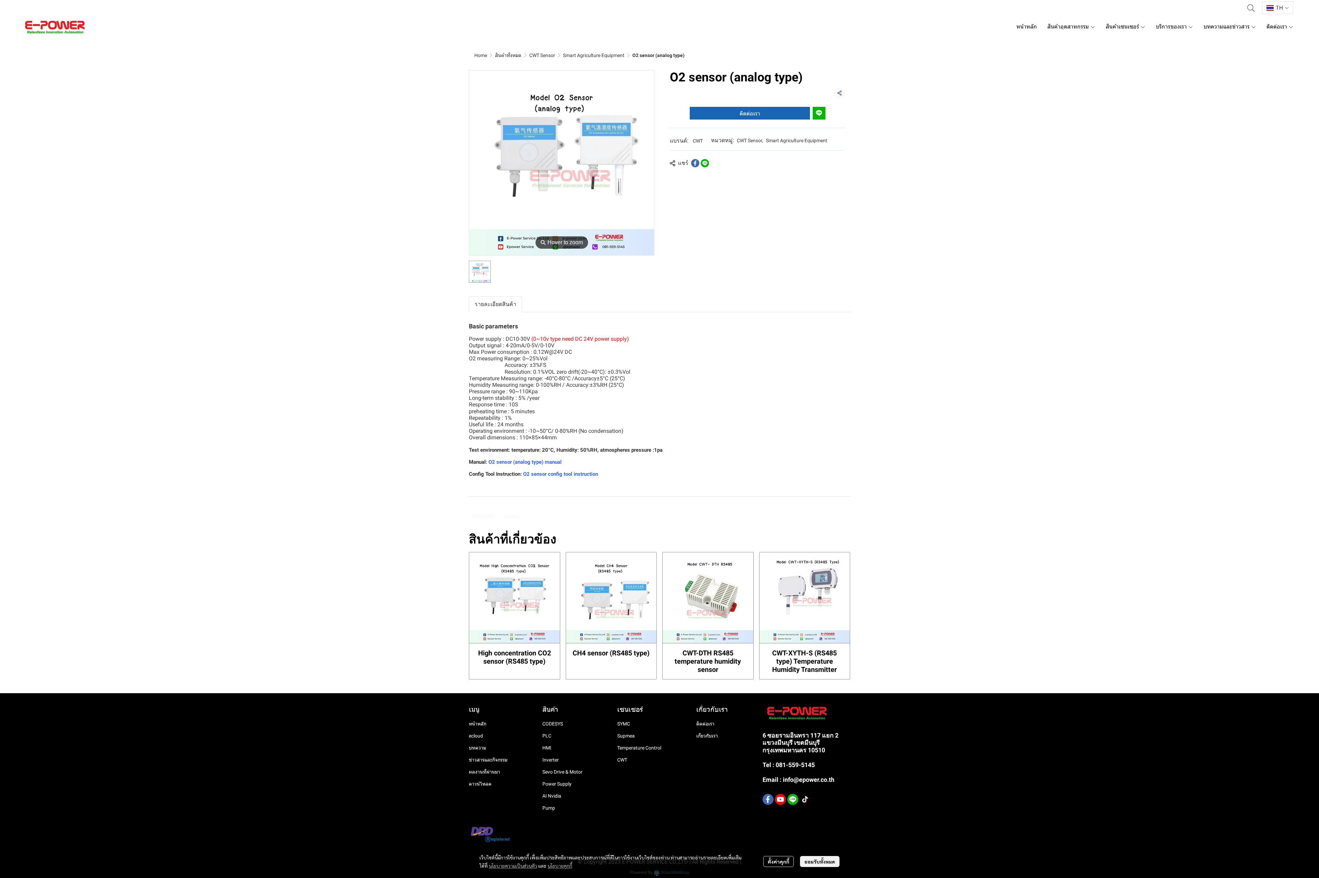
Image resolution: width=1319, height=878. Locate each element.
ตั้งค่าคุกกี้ (778, 861)
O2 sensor (482, 516)
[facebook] (768, 799)
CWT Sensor (542, 55)
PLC (546, 736)
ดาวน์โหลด (480, 784)
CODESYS (552, 724)
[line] (792, 799)
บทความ (477, 748)
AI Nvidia (551, 796)
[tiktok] (805, 799)
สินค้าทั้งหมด (508, 55)
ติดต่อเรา (750, 113)
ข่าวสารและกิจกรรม (488, 760)
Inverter (550, 760)
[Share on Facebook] (695, 163)
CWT (698, 141)
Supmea (626, 736)
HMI (546, 748)
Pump (548, 808)
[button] (1251, 8)
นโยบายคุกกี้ (560, 866)
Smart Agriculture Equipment (593, 55)
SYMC (623, 724)
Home (480, 55)
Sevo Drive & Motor (562, 772)
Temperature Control (639, 748)
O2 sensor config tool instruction (560, 474)
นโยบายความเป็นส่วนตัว (513, 866)
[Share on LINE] (705, 163)
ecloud (476, 736)
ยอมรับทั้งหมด (819, 861)
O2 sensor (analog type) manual (525, 462)
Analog (511, 516)
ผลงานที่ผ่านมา (484, 772)
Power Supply (557, 784)
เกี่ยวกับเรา (707, 736)
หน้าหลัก (477, 724)
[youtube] (780, 799)
